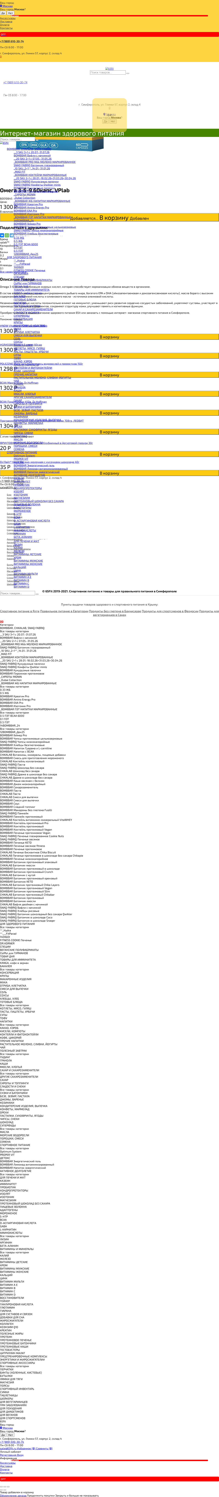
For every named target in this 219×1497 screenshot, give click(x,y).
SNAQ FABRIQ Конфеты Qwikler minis (37, 184)
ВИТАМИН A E (22, 576)
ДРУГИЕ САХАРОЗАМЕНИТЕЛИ (33, 397)
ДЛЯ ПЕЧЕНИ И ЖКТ (26, 541)
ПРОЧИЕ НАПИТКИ (25, 374)
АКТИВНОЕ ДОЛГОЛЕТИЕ (29, 475)
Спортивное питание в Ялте (20, 611)
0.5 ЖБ (18, 241)
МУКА (17, 328)
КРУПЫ (18, 322)
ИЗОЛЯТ (19, 491)
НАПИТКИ (20, 302)
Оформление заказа (13, 1495)
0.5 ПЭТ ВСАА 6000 (26, 244)
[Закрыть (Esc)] (1, 1486)
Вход (20, 1454)
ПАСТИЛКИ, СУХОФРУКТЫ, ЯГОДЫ (35, 429)
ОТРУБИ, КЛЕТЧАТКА (27, 332)
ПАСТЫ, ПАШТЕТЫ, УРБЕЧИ (31, 351)
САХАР (18, 400)
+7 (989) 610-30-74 (12, 41)
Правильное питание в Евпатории (64, 611)
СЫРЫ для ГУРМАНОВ (28, 283)
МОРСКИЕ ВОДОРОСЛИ (28, 442)
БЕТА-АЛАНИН (23, 536)
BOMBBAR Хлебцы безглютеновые (36, 233)
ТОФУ (17, 358)
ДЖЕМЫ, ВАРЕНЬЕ (25, 413)
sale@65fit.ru (8, 1448)
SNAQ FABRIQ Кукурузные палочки (36, 181)
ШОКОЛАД (20, 436)
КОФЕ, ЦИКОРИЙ (24, 371)
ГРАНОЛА (19, 387)
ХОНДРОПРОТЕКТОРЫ (28, 488)
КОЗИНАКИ (21, 416)
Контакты (6, 27)
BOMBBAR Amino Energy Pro (31, 207)
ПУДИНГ (19, 384)
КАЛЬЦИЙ (20, 567)
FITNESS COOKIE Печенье (29, 270)
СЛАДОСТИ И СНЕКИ (26, 312)
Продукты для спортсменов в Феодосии (170, 611)
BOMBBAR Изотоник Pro (29, 213)
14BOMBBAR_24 (24, 220)
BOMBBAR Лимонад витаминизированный (41, 468)
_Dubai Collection (24, 197)
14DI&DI (19, 267)
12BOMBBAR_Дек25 (26, 254)
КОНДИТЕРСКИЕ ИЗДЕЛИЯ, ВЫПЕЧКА (37, 419)
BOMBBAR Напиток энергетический (37, 471)
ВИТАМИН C (21, 583)
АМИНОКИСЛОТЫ (25, 530)
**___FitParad (22, 263)
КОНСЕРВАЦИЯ (23, 319)
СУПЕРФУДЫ (22, 315)
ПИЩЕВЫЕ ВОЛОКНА (27, 504)
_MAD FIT (19, 171)
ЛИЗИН (18, 544)
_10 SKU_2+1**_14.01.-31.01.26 (32, 168)
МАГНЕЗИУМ (22, 497)
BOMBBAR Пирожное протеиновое (36, 191)
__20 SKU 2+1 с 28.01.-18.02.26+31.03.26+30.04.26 (45, 178)
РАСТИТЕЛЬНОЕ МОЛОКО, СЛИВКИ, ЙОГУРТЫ (42, 377)
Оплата (4, 24)
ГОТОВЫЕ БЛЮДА (25, 299)
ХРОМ (17, 557)
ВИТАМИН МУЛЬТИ (26, 573)
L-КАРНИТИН (22, 527)
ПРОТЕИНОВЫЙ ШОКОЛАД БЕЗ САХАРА (39, 501)
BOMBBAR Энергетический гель (34, 465)
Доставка (6, 21)
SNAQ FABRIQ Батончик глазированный (39, 165)
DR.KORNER (21, 273)
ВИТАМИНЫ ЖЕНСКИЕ (28, 563)
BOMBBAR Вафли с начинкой (32, 155)
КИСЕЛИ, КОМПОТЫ (26, 364)
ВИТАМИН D (21, 586)
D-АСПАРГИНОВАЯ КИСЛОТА (32, 520)
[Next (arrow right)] (4, 1489)
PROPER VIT (21, 458)
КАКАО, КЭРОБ (23, 361)
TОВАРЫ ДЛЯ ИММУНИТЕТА (31, 289)
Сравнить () (44, 1448)
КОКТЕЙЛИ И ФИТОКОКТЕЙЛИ (33, 367)
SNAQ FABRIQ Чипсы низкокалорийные (38, 230)
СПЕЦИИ (19, 276)
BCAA (17, 517)
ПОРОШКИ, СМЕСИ (25, 445)
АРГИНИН (20, 533)
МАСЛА (18, 439)
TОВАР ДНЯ (21, 286)
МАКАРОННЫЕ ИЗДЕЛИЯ (29, 325)
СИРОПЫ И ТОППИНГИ (28, 403)
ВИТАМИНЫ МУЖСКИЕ (28, 560)
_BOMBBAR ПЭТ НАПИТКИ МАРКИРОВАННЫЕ (42, 217)
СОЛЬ (17, 338)
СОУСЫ (18, 341)
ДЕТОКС (19, 462)
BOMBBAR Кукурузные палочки (34, 187)
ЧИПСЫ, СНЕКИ (23, 432)
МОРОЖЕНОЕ (22, 510)
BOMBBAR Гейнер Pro (27, 223)
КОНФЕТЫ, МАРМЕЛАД (28, 423)
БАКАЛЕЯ (19, 296)
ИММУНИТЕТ (22, 481)
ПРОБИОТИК (22, 484)
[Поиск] (127, 73)
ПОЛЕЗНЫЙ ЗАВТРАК (27, 306)
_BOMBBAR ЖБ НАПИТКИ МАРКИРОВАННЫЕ (42, 200)
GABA (17, 523)
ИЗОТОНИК (21, 494)
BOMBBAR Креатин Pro (28, 204)
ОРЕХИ (18, 426)
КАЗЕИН (19, 478)
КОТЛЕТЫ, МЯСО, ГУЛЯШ (29, 348)
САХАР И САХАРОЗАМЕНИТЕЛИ (33, 309)
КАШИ (18, 390)
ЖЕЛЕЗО (19, 550)
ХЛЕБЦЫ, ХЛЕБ (23, 345)
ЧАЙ (16, 380)
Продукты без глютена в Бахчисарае (115, 611)
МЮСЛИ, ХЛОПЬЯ (25, 393)
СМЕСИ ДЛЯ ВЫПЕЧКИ (28, 335)
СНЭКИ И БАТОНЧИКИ (27, 406)
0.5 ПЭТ (18, 250)
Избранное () (26, 1448)
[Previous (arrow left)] (1, 1489)
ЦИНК (17, 570)
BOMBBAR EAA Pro (25, 210)
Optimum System (24, 455)
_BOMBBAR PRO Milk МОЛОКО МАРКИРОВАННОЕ (45, 161)
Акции (15, 15)
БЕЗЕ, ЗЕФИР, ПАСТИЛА (28, 410)
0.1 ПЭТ (18, 247)
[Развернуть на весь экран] (4, 1486)
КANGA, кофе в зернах (28, 293)
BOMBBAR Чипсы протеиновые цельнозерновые (45, 226)
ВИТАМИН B (21, 580)
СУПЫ (17, 354)
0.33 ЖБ (19, 237)
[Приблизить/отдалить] (8, 1486)
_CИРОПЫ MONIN (24, 194)
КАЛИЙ (18, 547)
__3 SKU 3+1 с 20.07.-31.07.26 (31, 152)
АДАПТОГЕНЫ (22, 507)
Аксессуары (8, 18)
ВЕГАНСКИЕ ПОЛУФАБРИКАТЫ (33, 280)
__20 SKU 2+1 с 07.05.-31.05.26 (32, 158)
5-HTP (17, 514)
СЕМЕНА (19, 449)
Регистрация (8, 1454)
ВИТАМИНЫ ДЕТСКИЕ (27, 554)
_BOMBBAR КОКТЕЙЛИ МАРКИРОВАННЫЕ (40, 174)
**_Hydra (19, 260)
